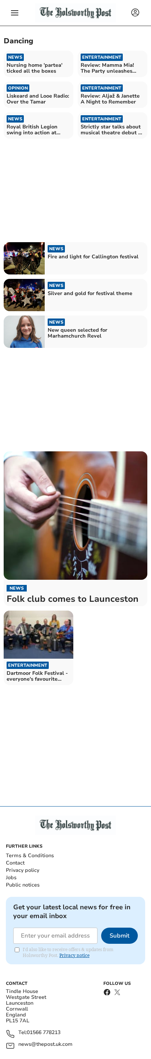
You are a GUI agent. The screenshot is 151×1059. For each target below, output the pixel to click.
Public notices (23, 884)
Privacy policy (22, 870)
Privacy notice (74, 955)
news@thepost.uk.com (45, 1044)
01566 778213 (43, 1033)
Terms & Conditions (30, 855)
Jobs (11, 877)
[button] (14, 13)
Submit (119, 936)
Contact (15, 862)
